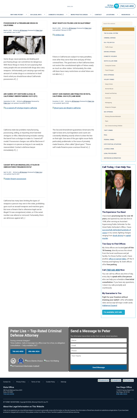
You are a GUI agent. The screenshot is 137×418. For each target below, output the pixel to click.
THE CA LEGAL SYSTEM (111, 33)
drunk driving (118, 235)
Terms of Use (35, 382)
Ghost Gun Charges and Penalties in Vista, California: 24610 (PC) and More (72, 95)
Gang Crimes (109, 84)
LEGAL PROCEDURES (110, 153)
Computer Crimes (110, 65)
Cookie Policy (50, 382)
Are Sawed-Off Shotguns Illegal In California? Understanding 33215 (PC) (20, 95)
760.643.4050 (17, 351)
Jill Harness (23, 30)
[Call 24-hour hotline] (120, 8)
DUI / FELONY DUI (109, 42)
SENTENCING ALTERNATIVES (112, 158)
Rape (106, 121)
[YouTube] (128, 380)
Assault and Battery (111, 93)
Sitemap (63, 382)
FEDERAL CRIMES (109, 139)
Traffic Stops (109, 47)
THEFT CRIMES (108, 130)
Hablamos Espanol (109, 305)
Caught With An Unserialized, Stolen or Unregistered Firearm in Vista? (21, 166)
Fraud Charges (109, 70)
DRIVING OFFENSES (110, 51)
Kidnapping (108, 102)
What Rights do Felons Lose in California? (71, 23)
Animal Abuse (109, 88)
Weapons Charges (110, 107)
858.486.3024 (33, 351)
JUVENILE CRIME (109, 149)
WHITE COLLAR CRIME (110, 61)
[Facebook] (103, 380)
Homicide (108, 98)
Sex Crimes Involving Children (113, 125)
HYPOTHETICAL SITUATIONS (112, 144)
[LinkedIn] (116, 380)
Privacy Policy (20, 382)
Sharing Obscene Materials (113, 116)
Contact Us (6, 382)
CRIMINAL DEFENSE (110, 38)
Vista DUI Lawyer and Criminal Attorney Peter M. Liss (16, 6)
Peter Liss (39, 30)
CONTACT (98, 14)
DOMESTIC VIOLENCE (110, 56)
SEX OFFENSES (108, 112)
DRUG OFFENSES (109, 75)
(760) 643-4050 (113, 270)
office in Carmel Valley (117, 259)
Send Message (98, 367)
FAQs (105, 135)
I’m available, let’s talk (113, 312)
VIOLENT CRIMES (109, 79)
